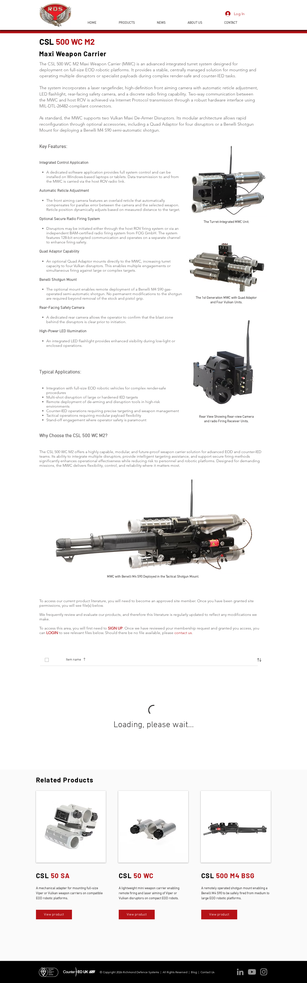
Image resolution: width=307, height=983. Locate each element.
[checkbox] (47, 660)
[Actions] (153, 645)
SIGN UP (115, 628)
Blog (194, 972)
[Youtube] (252, 972)
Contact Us (208, 972)
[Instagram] (263, 972)
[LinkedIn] (240, 972)
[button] (259, 660)
